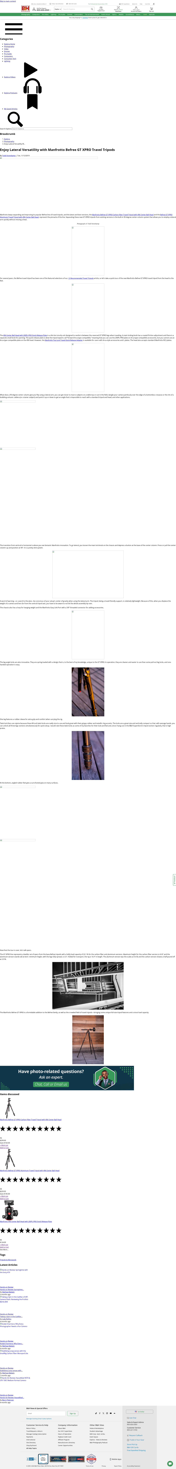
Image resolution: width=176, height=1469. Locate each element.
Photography (9, 46)
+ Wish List (4, 1145)
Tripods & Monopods (8, 1260)
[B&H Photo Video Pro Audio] (26, 9)
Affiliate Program (63, 1440)
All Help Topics (31, 1448)
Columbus (85, 17)
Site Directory (31, 1443)
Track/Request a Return (34, 1431)
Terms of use (89, 1466)
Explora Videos (9, 77)
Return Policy (30, 1428)
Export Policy (117, 1466)
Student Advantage (96, 1431)
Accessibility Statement (133, 1466)
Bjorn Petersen (8, 1400)
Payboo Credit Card (64, 1437)
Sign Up (73, 1413)
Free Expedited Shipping (136, 1450)
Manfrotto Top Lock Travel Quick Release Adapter (64, 340)
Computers (8, 56)
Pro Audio (8, 54)
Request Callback (135, 1435)
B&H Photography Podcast (98, 1443)
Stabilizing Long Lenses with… (11, 1370)
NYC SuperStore (125, 4)
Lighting (7, 61)
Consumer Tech (10, 59)
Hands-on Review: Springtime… (12, 1289)
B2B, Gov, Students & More (38, 4)
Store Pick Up (132, 1444)
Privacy (104, 1466)
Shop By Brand (31, 1445)
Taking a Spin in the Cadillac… (11, 1316)
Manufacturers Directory (66, 1443)
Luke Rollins (6, 1319)
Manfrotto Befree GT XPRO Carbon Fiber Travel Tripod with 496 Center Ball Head (122, 215)
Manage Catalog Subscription (36, 1434)
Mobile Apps (116, 1459)
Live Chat (147, 4)
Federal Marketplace (97, 1428)
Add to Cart (4, 1148)
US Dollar (141, 1412)
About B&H (61, 1428)
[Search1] (15, 119)
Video (6, 49)
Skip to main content (8, 1)
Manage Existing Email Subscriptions (39, 1418)
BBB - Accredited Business (31, 1459)
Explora (7, 139)
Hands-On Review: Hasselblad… (12, 1397)
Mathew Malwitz (8, 1292)
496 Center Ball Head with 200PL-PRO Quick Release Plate (25, 335)
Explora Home (9, 44)
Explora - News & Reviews (98, 1440)
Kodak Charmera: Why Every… (11, 1343)
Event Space (94, 1437)
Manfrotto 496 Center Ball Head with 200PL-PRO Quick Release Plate (26, 1221)
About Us (134, 4)
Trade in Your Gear (137, 1440)
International (30, 1440)
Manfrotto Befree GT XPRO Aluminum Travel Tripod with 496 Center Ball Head (29, 1170)
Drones (7, 51)
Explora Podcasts (10, 93)
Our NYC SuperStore (65, 1431)
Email (30, 1413)
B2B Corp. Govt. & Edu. (97, 1434)
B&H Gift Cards (133, 1447)
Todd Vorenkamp (9, 155)
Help (141, 4)
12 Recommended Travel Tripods (81, 278)
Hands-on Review (6, 1287)
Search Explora (6, 129)
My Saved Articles (10, 109)
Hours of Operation (64, 1434)
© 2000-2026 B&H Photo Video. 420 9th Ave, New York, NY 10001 (45, 1466)
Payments (29, 1437)
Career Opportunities (65, 1445)
